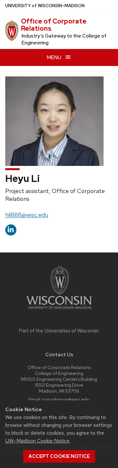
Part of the (59, 331)
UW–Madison (45, 5)
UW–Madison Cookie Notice (37, 440)
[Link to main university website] (59, 310)
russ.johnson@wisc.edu (65, 399)
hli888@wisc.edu (26, 214)
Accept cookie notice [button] (59, 456)
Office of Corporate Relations (54, 25)
